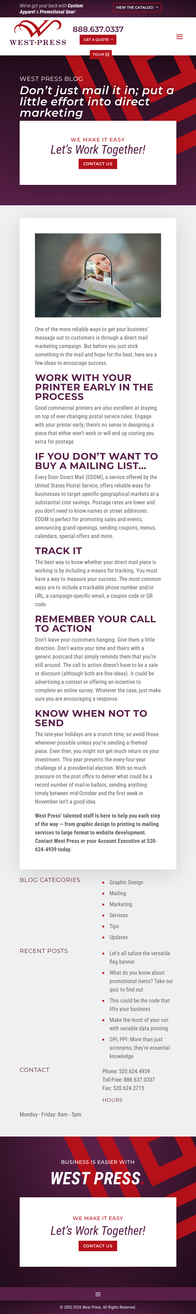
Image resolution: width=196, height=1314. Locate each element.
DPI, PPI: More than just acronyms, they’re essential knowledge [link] (139, 1047)
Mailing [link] (117, 893)
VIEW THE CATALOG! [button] (135, 7)
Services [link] (118, 915)
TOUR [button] (98, 54)
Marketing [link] (120, 904)
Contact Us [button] (98, 163)
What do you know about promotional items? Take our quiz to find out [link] (141, 981)
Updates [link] (118, 937)
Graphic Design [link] (126, 882)
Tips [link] (114, 926)
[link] (38, 32)
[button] (180, 37)
